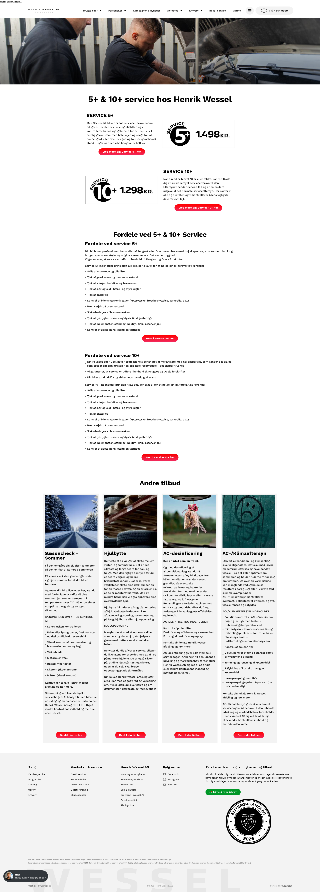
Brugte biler (90, 10)
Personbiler (115, 10)
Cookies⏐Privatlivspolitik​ (40, 886)
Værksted (172, 10)
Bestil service (217, 10)
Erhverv (193, 10)
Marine (236, 10)
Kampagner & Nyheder (146, 10)
